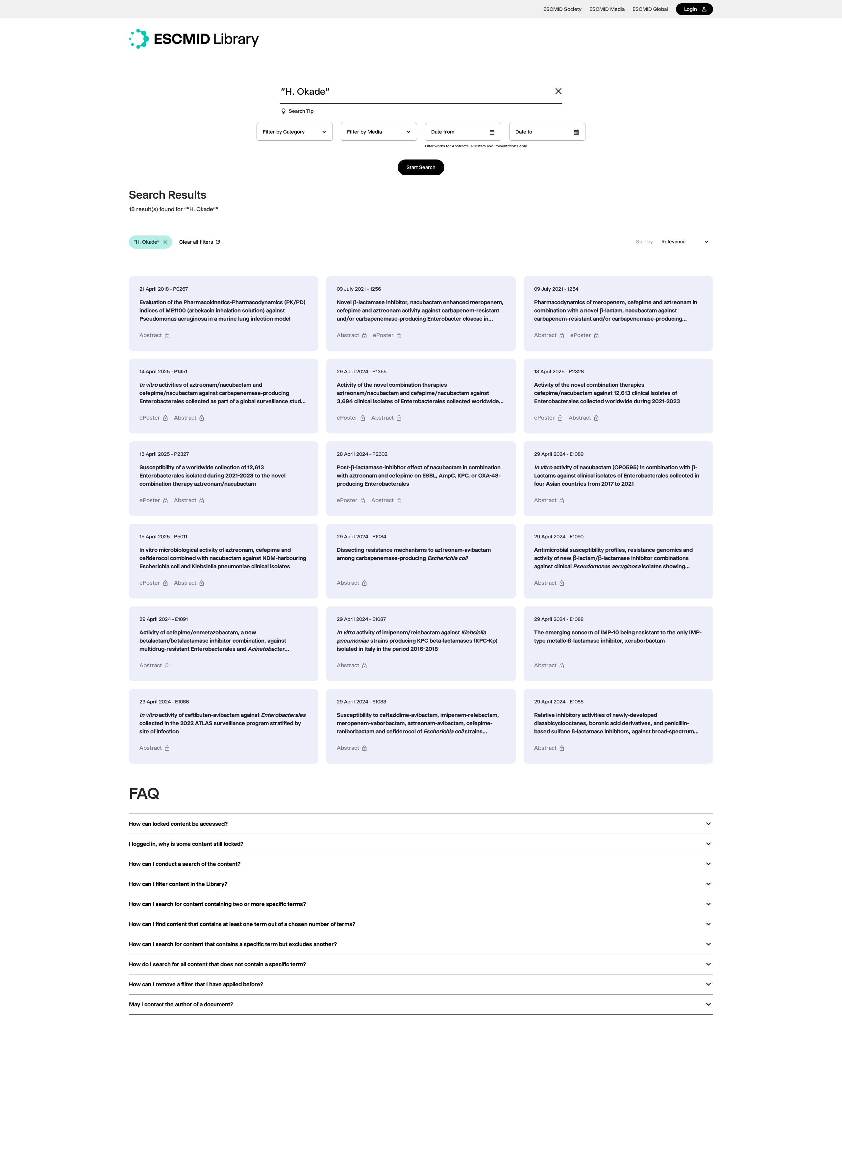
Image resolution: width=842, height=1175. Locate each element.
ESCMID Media (607, 9)
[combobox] (295, 132)
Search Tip (301, 111)
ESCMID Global (650, 9)
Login (690, 9)
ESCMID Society (562, 9)
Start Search (421, 167)
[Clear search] (558, 91)
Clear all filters (196, 242)
